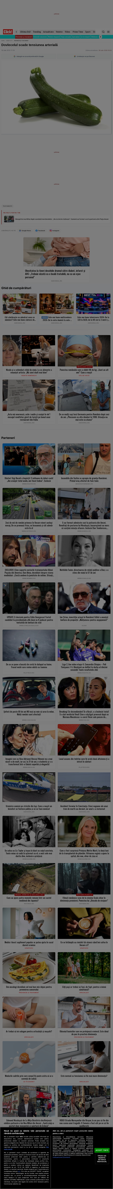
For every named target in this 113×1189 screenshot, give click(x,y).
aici (19, 1171)
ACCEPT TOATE (102, 1150)
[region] (56, 1158)
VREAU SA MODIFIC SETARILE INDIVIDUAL (102, 1159)
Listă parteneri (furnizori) (61, 1157)
